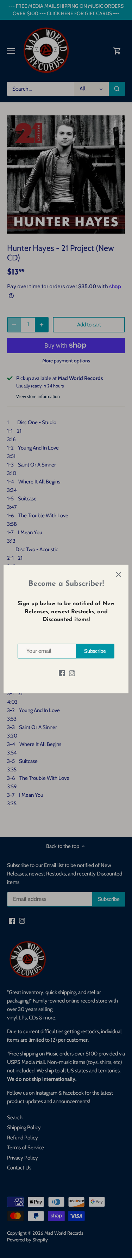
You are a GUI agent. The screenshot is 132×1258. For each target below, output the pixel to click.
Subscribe (95, 651)
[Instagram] (72, 672)
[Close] (118, 574)
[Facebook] (62, 672)
